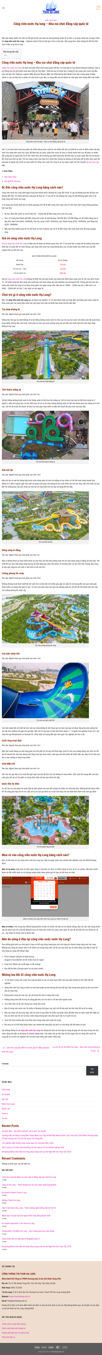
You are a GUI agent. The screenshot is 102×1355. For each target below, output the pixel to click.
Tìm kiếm (5, 1064)
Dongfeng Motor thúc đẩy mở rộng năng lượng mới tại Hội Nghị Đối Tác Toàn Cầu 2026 (36, 1152)
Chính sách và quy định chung (14, 1324)
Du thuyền (6, 1094)
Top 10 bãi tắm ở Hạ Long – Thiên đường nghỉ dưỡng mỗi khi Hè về (29, 1208)
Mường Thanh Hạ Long (11, 1200)
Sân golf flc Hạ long (12, 181)
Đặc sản (5, 1099)
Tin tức (4, 1118)
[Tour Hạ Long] (51, 8)
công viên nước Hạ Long (17, 279)
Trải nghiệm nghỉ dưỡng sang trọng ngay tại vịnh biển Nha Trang (27, 1143)
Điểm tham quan (51, 20)
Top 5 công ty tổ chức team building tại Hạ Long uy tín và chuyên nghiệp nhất (33, 1147)
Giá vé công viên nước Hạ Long (14, 243)
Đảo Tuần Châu (10, 177)
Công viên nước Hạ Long (12, 68)
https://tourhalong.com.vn (19, 1296)
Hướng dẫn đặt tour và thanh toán (15, 1333)
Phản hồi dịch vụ (8, 1337)
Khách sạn (6, 1109)
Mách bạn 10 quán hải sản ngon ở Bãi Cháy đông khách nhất (26, 1215)
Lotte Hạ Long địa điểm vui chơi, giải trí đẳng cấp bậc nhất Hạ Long (29, 1177)
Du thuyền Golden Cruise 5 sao (14, 1192)
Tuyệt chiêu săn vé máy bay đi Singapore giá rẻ (21, 1239)
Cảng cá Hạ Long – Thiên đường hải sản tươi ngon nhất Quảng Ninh (29, 1185)
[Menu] (3, 8)
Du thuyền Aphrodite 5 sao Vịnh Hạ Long (18, 1223)
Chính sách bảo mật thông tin (14, 1328)
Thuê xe (5, 1113)
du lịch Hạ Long (92, 162)
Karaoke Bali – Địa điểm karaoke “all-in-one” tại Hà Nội (24, 1131)
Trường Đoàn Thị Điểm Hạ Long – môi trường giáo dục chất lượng (28, 1231)
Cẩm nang (6, 1089)
